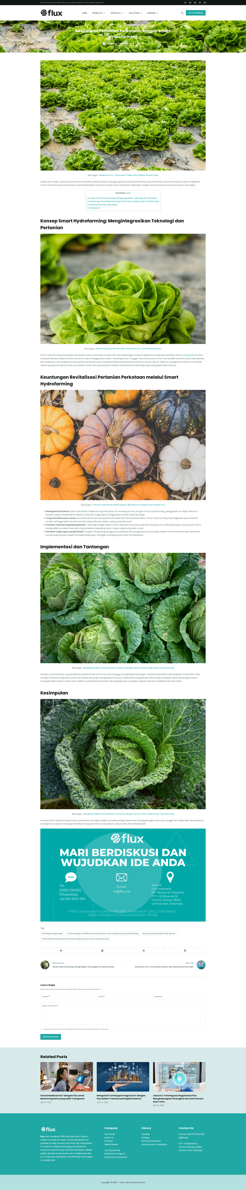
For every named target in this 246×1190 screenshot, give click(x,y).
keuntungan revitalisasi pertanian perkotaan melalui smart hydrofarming (102, 933)
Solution (134, 13)
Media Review (111, 1144)
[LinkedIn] (185, 950)
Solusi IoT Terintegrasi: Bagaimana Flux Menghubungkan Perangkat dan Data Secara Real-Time (178, 1098)
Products (97, 13)
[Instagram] (195, 2)
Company (151, 13)
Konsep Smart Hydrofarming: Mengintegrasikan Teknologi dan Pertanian (122, 198)
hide (128, 193)
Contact (108, 1140)
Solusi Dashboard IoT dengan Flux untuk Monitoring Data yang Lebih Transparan (62, 1097)
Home (84, 13)
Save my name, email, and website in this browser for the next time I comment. (76, 1029)
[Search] (182, 13)
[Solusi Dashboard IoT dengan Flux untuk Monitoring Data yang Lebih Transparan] (66, 1077)
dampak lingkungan (52, 933)
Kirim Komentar (50, 1036)
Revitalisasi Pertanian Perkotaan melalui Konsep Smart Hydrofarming (75, 939)
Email (101, 996)
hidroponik (188, 355)
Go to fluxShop (195, 12)
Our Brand (109, 1134)
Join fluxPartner (112, 1150)
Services (116, 13)
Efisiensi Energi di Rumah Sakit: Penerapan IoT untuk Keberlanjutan (128, 348)
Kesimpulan (93, 208)
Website (158, 996)
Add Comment (50, 1005)
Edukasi (140, 43)
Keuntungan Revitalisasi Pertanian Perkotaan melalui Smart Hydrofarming (123, 201)
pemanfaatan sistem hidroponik (159, 933)
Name (45, 996)
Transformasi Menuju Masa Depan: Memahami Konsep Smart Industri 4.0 (128, 504)
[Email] (200, 2)
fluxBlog (145, 1137)
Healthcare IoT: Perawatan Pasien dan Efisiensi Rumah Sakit (128, 175)
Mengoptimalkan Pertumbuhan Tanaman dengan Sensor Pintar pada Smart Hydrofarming (128, 667)
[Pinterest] (143, 950)
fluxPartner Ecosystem (115, 1157)
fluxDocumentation (151, 1140)
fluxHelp (146, 1134)
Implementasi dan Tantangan (102, 204)
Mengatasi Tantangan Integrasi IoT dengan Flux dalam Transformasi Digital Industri (121, 1097)
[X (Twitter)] (190, 2)
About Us (109, 1137)
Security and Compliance (154, 1144)
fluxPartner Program (114, 1153)
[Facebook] (185, 2)
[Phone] (205, 2)
